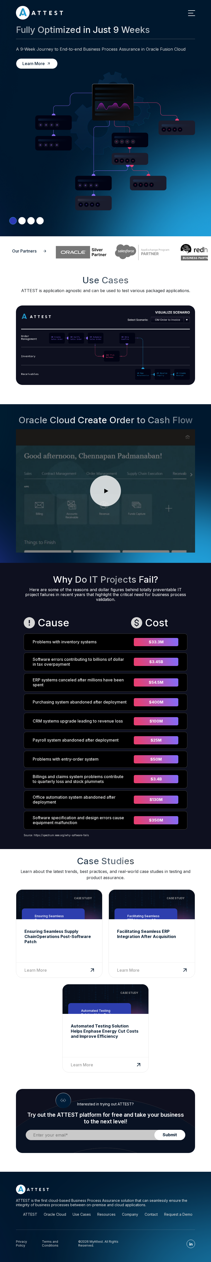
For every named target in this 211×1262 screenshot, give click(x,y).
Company (130, 1214)
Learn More (33, 63)
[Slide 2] (31, 220)
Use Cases (82, 1214)
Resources (106, 1214)
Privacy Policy (21, 1243)
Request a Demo (178, 1214)
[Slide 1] (22, 220)
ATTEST (30, 1214)
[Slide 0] (13, 220)
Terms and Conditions (50, 1243)
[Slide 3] (40, 220)
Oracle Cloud (55, 1214)
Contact (151, 1214)
